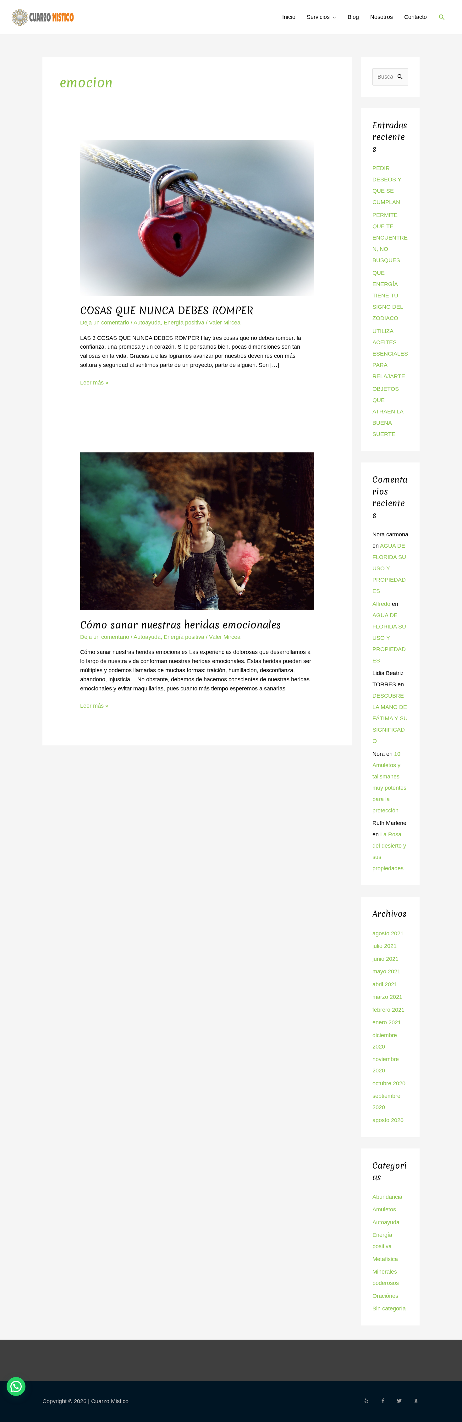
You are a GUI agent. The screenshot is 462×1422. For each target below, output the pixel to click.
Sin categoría (389, 1308)
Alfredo (381, 604)
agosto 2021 (388, 933)
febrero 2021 (388, 1010)
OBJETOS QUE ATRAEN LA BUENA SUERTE (387, 411)
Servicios (318, 17)
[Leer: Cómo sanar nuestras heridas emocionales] (197, 531)
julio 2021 (384, 946)
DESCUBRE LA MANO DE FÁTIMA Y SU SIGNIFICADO (390, 718)
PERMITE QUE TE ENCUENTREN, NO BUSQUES (390, 237)
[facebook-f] (388, 1400)
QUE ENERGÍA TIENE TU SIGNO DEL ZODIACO (387, 295)
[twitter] (404, 1400)
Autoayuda (147, 322)
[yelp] (371, 1400)
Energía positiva (184, 322)
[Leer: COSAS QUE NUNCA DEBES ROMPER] (197, 217)
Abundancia (387, 1197)
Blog (353, 17)
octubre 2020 (388, 1083)
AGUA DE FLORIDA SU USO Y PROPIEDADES (389, 568)
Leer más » (94, 382)
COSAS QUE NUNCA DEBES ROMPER (166, 310)
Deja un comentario (104, 322)
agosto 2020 (388, 1120)
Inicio (288, 17)
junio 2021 (385, 959)
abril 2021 (384, 984)
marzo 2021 (387, 997)
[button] (441, 17)
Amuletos (384, 1209)
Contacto (415, 17)
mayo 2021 (386, 971)
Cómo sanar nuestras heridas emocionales (180, 625)
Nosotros (381, 17)
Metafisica (385, 1259)
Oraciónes (385, 1296)
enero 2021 (386, 1022)
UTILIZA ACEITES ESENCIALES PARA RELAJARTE (390, 353)
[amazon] (417, 1400)
